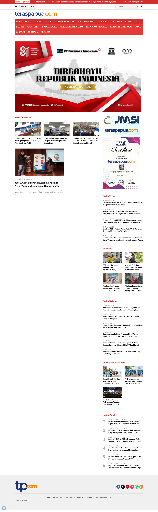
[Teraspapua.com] (36, 14)
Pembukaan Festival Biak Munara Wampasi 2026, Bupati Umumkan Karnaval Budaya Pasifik (112, 402)
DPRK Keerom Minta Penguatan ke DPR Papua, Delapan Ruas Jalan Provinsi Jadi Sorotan (124, 423)
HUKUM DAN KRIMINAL (96, 27)
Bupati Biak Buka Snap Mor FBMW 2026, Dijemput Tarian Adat (112, 381)
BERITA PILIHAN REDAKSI (121, 27)
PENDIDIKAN (63, 22)
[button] (137, 6)
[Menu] (16, 6)
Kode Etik (58, 497)
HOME (19, 22)
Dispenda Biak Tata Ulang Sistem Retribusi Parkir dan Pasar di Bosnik (133, 267)
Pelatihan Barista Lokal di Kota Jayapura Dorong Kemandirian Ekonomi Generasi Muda (133, 288)
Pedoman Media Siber (103, 497)
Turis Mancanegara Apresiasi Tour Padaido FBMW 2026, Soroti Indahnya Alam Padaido (134, 381)
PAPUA (27, 22)
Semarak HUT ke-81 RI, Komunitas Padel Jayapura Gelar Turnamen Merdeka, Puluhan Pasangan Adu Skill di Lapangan (122, 239)
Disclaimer (89, 497)
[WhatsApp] (137, 487)
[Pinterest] (127, 487)
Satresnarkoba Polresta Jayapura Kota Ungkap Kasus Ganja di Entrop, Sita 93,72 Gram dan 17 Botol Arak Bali (121, 335)
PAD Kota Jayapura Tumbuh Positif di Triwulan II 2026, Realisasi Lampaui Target (110, 267)
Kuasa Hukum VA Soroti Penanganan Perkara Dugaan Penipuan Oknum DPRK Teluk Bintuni (121, 344)
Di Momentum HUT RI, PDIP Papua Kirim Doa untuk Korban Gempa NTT (124, 458)
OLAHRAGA (50, 22)
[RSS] (141, 487)
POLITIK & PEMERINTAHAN (84, 22)
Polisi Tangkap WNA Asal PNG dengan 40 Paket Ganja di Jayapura (121, 318)
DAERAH (20, 27)
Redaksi (23, 6)
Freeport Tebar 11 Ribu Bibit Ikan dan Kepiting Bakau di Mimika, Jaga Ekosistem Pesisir (28, 141)
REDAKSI (129, 22)
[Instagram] (132, 487)
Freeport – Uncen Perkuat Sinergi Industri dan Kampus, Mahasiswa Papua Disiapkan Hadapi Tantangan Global (85, 141)
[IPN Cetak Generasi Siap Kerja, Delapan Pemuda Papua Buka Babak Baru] (57, 129)
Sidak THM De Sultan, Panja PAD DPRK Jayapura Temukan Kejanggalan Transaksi (122, 230)
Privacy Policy (69, 497)
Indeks (33, 6)
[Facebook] (118, 487)
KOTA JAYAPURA (49, 27)
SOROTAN (20, 32)
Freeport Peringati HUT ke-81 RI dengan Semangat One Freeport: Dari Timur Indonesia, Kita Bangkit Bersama (122, 221)
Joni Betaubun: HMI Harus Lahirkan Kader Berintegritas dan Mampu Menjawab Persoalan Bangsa (125, 449)
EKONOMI (37, 22)
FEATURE (103, 22)
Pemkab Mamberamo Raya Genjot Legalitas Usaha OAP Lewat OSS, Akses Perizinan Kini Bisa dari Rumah (112, 288)
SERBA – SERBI (116, 22)
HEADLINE (45, 32)
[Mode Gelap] (142, 6)
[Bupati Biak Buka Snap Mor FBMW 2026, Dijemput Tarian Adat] (112, 371)
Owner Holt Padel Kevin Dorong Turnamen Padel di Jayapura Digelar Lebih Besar (122, 204)
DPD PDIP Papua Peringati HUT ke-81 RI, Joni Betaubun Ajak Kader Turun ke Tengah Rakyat (125, 467)
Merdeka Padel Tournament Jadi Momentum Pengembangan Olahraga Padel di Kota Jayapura (57, 2)
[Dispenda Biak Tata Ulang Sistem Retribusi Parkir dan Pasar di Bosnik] (134, 257)
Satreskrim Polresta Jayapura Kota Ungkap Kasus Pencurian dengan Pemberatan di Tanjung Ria (122, 309)
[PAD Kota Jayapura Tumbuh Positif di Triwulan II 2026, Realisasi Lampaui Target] (112, 257)
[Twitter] (123, 487)
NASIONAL (19, 179)
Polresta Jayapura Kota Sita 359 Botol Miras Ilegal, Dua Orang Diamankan (122, 353)
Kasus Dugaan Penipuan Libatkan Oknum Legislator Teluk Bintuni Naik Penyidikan (123, 326)
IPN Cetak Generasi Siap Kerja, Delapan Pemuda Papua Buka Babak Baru (56, 141)
